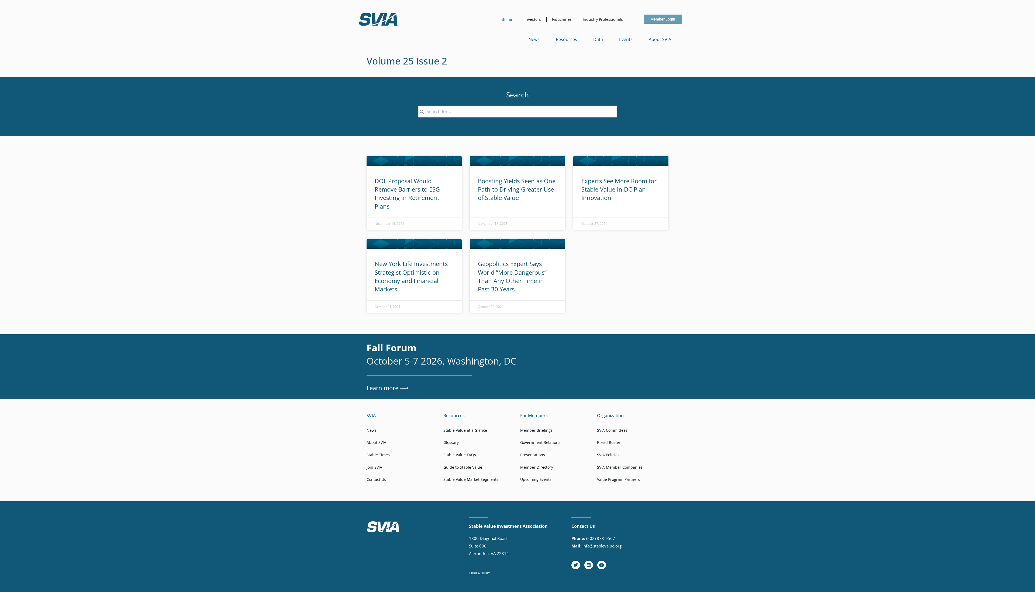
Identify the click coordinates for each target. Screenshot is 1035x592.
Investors (533, 19)
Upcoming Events (535, 479)
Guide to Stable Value (462, 467)
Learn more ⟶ (388, 388)
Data (598, 39)
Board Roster (608, 442)
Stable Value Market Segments (470, 479)
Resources (566, 39)
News (534, 39)
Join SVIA (374, 467)
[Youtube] (601, 565)
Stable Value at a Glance (465, 430)
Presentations (532, 454)
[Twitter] (575, 565)
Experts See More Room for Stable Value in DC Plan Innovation (619, 189)
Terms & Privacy (479, 572)
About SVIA (660, 39)
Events (626, 39)
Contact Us (376, 479)
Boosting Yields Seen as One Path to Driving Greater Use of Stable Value (517, 189)
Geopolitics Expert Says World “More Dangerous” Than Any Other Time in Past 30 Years (512, 276)
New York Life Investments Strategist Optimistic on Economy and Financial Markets (411, 276)
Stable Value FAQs (459, 454)
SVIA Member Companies (620, 467)
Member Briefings (536, 430)
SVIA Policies (608, 454)
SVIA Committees (612, 430)
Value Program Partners (618, 479)
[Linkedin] (588, 565)
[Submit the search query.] (422, 111)
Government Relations (540, 442)
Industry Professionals (603, 19)
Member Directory (536, 467)
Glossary (451, 442)
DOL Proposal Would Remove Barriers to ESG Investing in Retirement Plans (407, 193)
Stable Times (378, 454)
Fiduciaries (562, 19)
